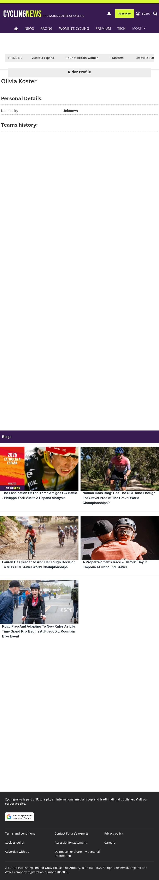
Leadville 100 (145, 58)
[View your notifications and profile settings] (109, 14)
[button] (149, 14)
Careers (109, 842)
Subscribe (124, 13)
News (29, 28)
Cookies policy (14, 842)
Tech (121, 28)
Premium (103, 28)
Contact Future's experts (71, 833)
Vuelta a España (42, 58)
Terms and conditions (20, 833)
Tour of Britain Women (82, 58)
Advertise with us (17, 852)
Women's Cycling (74, 28)
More (137, 28)
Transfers (117, 58)
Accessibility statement (71, 842)
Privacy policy (113, 833)
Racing (47, 28)
